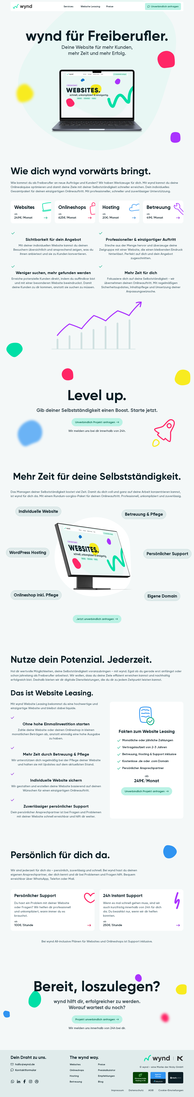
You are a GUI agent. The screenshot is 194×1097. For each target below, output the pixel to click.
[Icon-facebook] (24, 1081)
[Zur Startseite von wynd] (22, 6)
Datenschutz (136, 1090)
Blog (100, 1081)
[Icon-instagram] (30, 1081)
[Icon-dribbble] (36, 1081)
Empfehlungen (106, 1076)
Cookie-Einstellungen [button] (170, 1090)
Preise (101, 1064)
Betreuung (76, 1081)
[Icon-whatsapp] (12, 1081)
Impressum (117, 1090)
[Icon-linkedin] (18, 1081)
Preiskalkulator (106, 1070)
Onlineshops (77, 1070)
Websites (75, 1064)
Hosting (74, 1076)
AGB (151, 1090)
